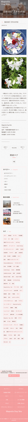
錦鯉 (16, 307)
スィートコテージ (7, 304)
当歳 (12, 239)
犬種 (19, 335)
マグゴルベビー (18, 263)
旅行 (13, 276)
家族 (5, 280)
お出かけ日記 (7, 190)
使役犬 (12, 311)
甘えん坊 (5, 342)
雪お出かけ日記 (7, 276)
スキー (19, 256)
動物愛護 (18, 269)
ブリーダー (6, 314)
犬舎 (5, 187)
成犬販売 (18, 273)
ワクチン (20, 300)
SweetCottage (7, 269)
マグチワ (11, 252)
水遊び (17, 249)
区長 (5, 266)
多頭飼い (21, 324)
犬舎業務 (14, 256)
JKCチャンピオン (15, 297)
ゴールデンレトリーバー (10, 176)
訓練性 (11, 307)
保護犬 (21, 328)
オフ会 (8, 321)
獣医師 (5, 294)
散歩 (9, 294)
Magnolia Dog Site (8, 287)
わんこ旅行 (6, 328)
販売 (19, 338)
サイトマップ (21, 407)
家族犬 (6, 184)
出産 (16, 300)
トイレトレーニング (8, 324)
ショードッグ (6, 311)
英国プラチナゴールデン (9, 242)
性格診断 (5, 252)
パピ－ (5, 235)
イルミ (5, 239)
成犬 (17, 328)
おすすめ (18, 242)
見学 (15, 338)
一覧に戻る (14, 147)
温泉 (16, 252)
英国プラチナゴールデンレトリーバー (14, 331)
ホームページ (12, 245)
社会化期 (16, 290)
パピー (6, 181)
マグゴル (10, 335)
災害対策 (20, 252)
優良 (22, 338)
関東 (5, 321)
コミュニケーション (8, 290)
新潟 (13, 283)
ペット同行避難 (19, 314)
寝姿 (15, 335)
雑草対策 (12, 314)
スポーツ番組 (16, 266)
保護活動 (9, 280)
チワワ (6, 178)
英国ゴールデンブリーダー (13, 259)
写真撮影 (20, 235)
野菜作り (5, 245)
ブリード (16, 324)
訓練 (16, 318)
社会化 (22, 249)
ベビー (18, 294)
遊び (9, 297)
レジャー (17, 239)
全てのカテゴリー (8, 173)
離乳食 (9, 235)
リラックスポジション (8, 300)
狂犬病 (8, 256)
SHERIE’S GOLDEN (7, 273)
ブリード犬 (16, 287)
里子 (21, 287)
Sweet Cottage (20, 245)
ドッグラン (6, 307)
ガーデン (15, 235)
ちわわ (12, 269)
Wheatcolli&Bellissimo (8, 263)
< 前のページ (5, 147)
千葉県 (13, 294)
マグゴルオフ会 (16, 280)
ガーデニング (18, 311)
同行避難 (9, 266)
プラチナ (5, 338)
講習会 (5, 335)
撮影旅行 (14, 321)
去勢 (14, 273)
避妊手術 (5, 283)
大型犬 (10, 338)
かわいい (12, 328)
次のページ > (23, 147)
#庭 (14, 161)
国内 (5, 259)
